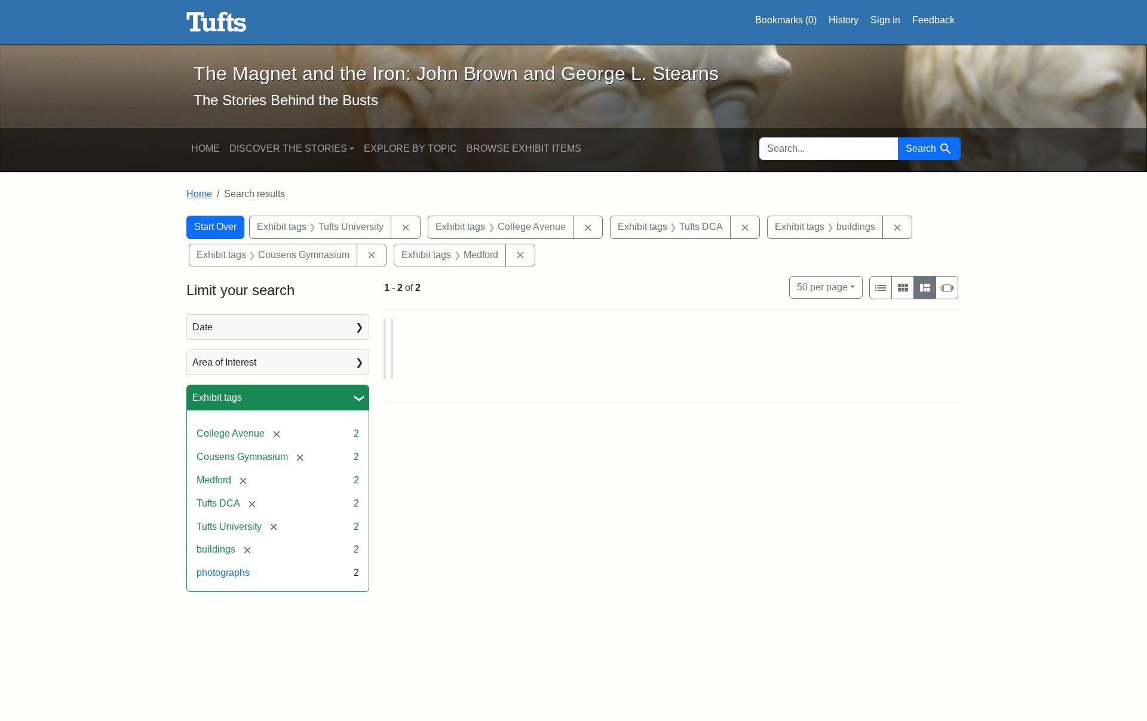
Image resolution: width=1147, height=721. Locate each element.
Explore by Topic (410, 148)
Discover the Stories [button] (288, 148)
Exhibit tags (217, 397)
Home (205, 148)
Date (202, 327)
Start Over (215, 227)
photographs (223, 572)
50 (822, 286)
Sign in (885, 20)
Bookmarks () (786, 20)
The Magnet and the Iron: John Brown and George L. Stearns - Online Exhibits (216, 22)
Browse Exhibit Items (524, 148)
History (843, 20)
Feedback (933, 20)
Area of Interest (224, 362)
